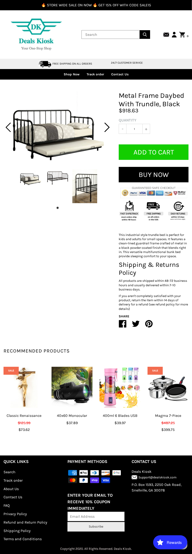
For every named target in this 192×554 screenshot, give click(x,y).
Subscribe (96, 526)
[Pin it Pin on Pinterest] (149, 326)
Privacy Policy (15, 514)
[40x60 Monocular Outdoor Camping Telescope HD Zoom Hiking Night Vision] (72, 387)
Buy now (154, 174)
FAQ (7, 505)
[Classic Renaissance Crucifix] (24, 387)
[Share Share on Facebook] (123, 326)
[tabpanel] (58, 127)
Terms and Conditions (23, 539)
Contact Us (120, 74)
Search (9, 472)
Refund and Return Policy (25, 522)
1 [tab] (57, 208)
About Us (11, 489)
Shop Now (72, 74)
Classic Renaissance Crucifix (24, 419)
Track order (95, 74)
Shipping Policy (17, 530)
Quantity (128, 120)
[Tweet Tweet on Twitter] (136, 326)
